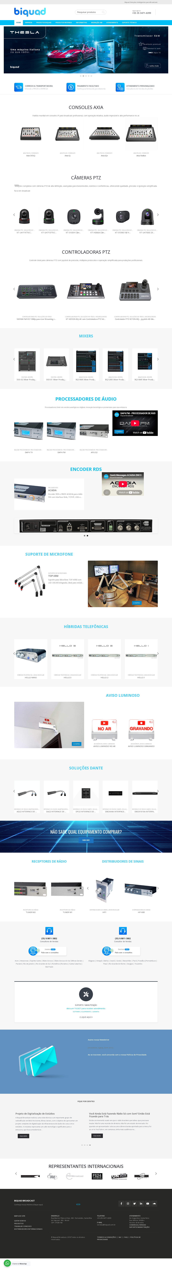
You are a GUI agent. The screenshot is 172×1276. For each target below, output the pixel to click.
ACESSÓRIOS (98, 744)
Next (161, 525)
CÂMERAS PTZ (18, 230)
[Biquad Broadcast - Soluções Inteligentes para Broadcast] (30, 12)
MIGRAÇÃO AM (96, 22)
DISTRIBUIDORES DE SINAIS (123, 861)
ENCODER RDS (53, 487)
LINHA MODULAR (38, 675)
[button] (80, 76)
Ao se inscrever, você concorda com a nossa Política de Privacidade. (117, 1055)
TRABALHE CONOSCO (23, 1226)
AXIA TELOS (26, 153)
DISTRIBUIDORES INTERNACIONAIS (28, 1229)
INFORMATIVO (81, 22)
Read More (23, 1136)
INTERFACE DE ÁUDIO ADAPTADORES (26, 809)
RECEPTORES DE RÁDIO (49, 861)
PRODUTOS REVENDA (64, 22)
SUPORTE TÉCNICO (129, 22)
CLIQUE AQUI (85, 1017)
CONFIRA (119, 431)
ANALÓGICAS (54, 377)
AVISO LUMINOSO (123, 695)
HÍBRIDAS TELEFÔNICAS (86, 626)
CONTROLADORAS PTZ (23, 317)
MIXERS (86, 336)
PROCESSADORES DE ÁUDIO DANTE (143, 809)
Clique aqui (38, 1204)
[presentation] (6, 49)
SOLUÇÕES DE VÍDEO (31, 230)
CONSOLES (34, 153)
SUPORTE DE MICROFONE (49, 554)
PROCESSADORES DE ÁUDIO (40, 450)
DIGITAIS (24, 377)
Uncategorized (52, 317)
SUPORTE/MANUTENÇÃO (139, 1227)
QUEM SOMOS (20, 1221)
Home (18, 22)
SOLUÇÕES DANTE (86, 768)
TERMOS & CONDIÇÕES (106, 1237)
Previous (10, 525)
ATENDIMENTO (112, 22)
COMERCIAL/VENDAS (137, 1225)
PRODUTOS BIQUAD (43, 22)
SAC (120, 1237)
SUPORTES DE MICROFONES (57, 573)
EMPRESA (28, 22)
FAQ (126, 1237)
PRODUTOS (19, 1223)
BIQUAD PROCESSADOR (22, 450)
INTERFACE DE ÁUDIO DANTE (53, 809)
